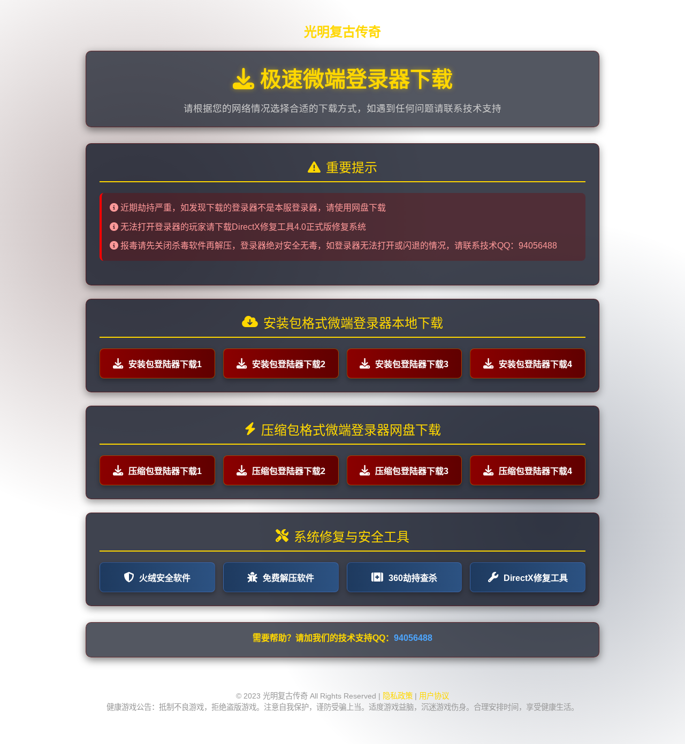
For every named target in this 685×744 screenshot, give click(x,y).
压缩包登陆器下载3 (411, 471)
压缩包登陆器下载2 (288, 471)
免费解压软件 (288, 578)
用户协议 (434, 696)
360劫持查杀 (413, 578)
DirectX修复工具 (536, 578)
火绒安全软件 (165, 578)
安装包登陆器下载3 (411, 364)
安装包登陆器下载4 (535, 364)
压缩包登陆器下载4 (535, 471)
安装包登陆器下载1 (165, 364)
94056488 (413, 637)
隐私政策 (398, 696)
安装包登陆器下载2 (288, 364)
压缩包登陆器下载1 (165, 471)
